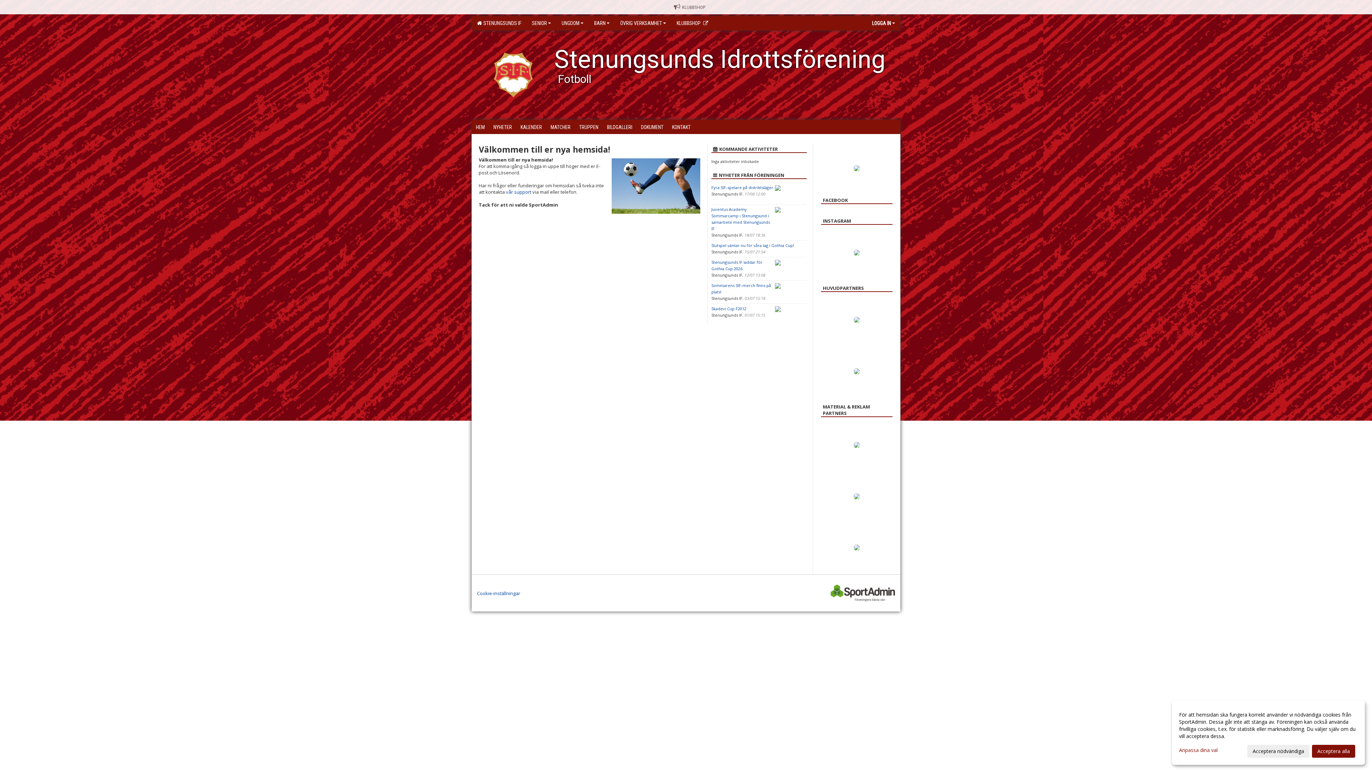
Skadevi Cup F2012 (728, 308)
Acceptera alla (1333, 751)
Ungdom (571, 23)
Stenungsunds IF (501, 23)
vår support (518, 192)
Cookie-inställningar (498, 593)
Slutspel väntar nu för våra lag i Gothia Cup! (752, 245)
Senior (539, 23)
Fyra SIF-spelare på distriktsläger (742, 187)
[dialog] (1268, 733)
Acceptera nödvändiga (1278, 751)
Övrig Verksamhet (641, 23)
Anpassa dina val (1198, 750)
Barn (600, 23)
